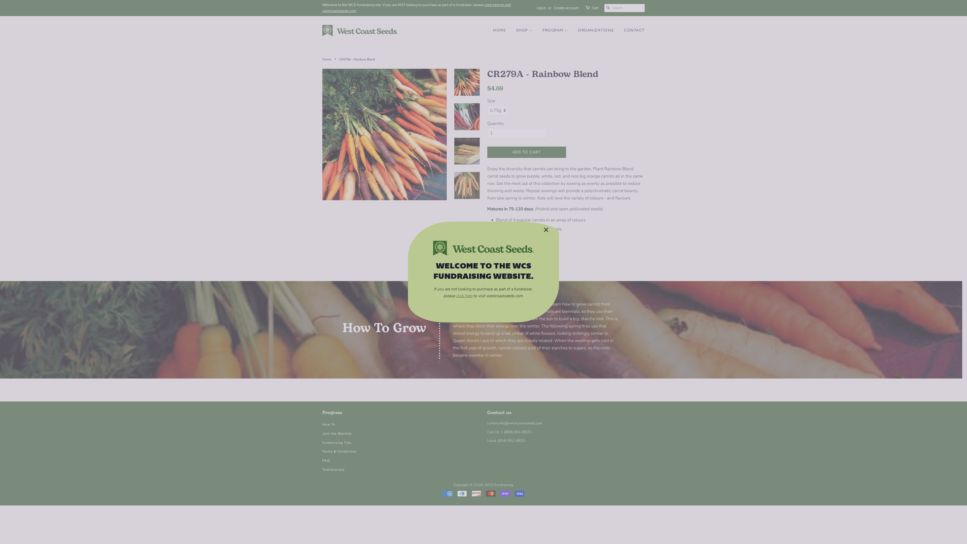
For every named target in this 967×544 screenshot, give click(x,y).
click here (464, 296)
